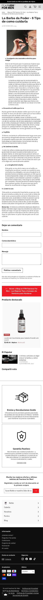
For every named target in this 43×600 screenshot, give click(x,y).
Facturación (6, 545)
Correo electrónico (9, 241)
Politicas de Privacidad (30, 588)
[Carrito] (34, 6)
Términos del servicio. (26, 278)
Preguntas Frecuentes (9, 538)
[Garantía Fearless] (21, 436)
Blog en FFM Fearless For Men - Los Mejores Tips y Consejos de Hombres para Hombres (20, 13)
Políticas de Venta (8, 593)
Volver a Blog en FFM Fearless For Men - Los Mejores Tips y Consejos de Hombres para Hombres (21, 291)
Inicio (3, 12)
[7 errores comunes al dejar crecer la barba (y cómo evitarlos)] (10, 359)
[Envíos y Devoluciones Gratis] (21, 397)
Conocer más (21, 463)
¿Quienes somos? (7, 535)
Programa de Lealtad (8, 543)
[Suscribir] (36, 491)
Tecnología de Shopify (20, 595)
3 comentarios (23, 362)
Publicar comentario (12, 270)
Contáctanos (6, 540)
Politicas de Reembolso (11, 591)
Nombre (5, 230)
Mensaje (5, 251)
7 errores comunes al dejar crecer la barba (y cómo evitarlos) (29, 358)
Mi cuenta (5, 548)
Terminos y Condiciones (29, 591)
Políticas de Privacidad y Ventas (28, 593)
